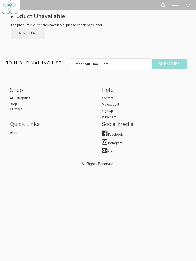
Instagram (114, 143)
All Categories (20, 98)
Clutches (16, 109)
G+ (109, 152)
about (14, 132)
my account (110, 104)
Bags (13, 104)
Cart (188, 5)
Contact (107, 98)
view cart (109, 117)
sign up (107, 111)
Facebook (115, 134)
